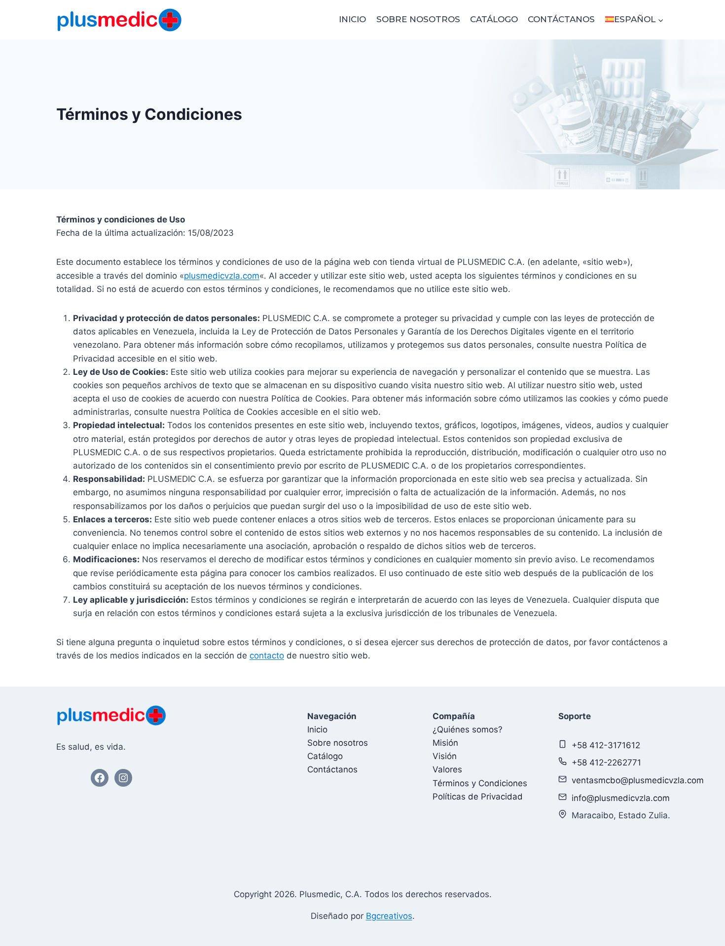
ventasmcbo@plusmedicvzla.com (638, 780)
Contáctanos (561, 19)
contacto (267, 655)
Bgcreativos (389, 916)
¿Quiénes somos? (468, 729)
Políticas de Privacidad (478, 796)
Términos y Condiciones (480, 783)
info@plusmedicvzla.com (621, 798)
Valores (447, 769)
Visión (445, 756)
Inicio (352, 19)
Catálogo (494, 19)
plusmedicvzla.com (221, 276)
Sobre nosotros (418, 19)
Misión (445, 743)
